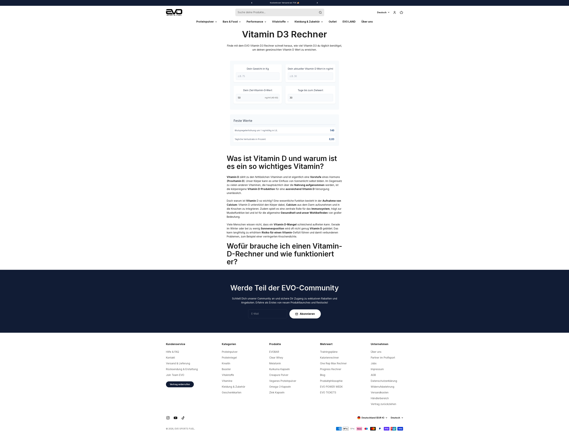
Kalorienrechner (329, 357)
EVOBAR (274, 351)
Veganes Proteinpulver (282, 380)
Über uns (367, 21)
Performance (255, 21)
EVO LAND (349, 21)
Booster (226, 369)
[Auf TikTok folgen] (183, 418)
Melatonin (275, 363)
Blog (322, 375)
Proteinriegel (229, 357)
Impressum (377, 369)
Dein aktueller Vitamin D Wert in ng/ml (310, 68)
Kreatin (226, 363)
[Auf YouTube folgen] (176, 418)
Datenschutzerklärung (384, 380)
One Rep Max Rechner (333, 363)
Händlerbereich (380, 398)
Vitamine (227, 380)
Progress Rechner (330, 369)
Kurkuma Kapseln (279, 369)
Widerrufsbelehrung (382, 386)
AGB (373, 375)
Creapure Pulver (278, 375)
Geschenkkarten (231, 392)
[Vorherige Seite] (251, 3)
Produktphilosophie (331, 380)
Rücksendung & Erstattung (182, 369)
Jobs (374, 363)
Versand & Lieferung (178, 363)
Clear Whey (276, 357)
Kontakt (170, 357)
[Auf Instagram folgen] (168, 418)
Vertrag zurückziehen (383, 404)
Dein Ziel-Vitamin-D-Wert (257, 90)
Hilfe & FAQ (172, 351)
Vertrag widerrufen (180, 384)
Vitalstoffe (279, 21)
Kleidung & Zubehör (307, 21)
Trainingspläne (329, 351)
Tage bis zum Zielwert (310, 90)
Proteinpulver (205, 21)
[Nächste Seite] (317, 3)
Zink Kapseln (276, 392)
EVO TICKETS (328, 392)
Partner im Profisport (383, 357)
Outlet (333, 21)
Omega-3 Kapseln (280, 386)
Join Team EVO (175, 375)
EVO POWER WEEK (331, 386)
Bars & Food (230, 21)
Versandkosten (380, 392)
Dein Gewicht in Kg (258, 68)
